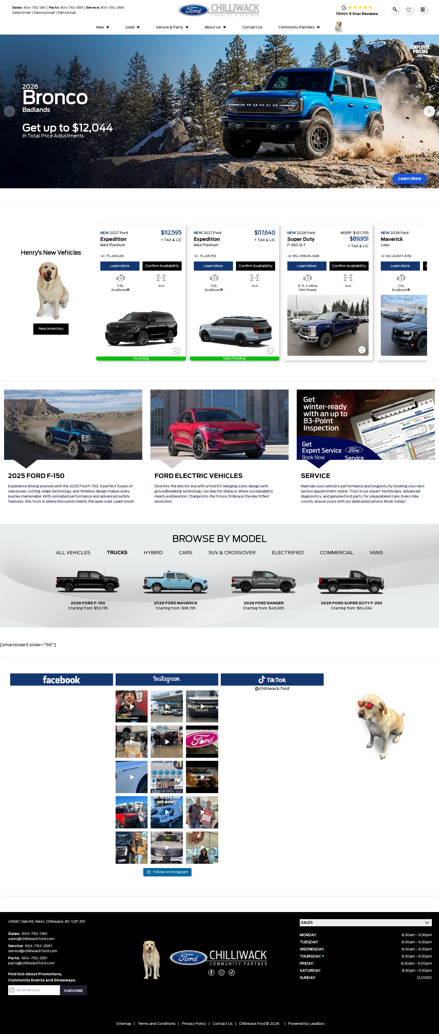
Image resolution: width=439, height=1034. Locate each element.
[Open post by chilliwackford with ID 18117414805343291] (132, 847)
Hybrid (153, 553)
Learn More (409, 179)
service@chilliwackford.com (32, 951)
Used (130, 27)
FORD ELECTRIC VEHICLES (198, 476)
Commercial (336, 553)
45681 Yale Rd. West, (27, 921)
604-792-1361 (35, 7)
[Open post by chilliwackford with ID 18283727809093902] (167, 777)
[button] (194, 182)
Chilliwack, (55, 921)
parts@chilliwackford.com (31, 963)
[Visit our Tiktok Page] (230, 972)
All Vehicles (73, 553)
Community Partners (296, 27)
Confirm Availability (162, 266)
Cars (185, 553)
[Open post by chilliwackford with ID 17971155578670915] (202, 847)
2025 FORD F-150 (36, 476)
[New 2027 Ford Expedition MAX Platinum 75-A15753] (234, 325)
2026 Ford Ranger (264, 603)
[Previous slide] (9, 111)
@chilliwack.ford (272, 689)
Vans (376, 553)
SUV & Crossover (232, 553)
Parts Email (67, 12)
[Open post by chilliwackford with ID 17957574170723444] (202, 812)
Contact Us (252, 27)
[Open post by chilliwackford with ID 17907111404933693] (202, 706)
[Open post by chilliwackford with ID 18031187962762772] (132, 742)
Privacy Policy (194, 1024)
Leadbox (317, 1024)
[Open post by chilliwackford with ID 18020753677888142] (202, 777)
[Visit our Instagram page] (219, 972)
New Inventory (51, 329)
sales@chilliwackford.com (31, 939)
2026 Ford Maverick (176, 603)
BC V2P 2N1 (75, 921)
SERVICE (315, 476)
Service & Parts (169, 27)
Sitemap (123, 1024)
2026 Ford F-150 (88, 603)
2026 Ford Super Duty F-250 (351, 603)
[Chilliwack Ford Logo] (219, 10)
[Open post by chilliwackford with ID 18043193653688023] (132, 706)
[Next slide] (429, 111)
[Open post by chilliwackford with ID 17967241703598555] (167, 706)
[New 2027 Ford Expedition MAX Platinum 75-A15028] (141, 325)
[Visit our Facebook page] (209, 972)
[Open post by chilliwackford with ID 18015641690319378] (202, 742)
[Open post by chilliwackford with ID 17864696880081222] (167, 847)
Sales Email (21, 12)
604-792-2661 (112, 7)
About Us (213, 27)
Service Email (44, 12)
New (100, 27)
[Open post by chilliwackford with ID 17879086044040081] (132, 777)
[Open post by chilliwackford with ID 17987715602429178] (167, 812)
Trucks (117, 553)
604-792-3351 (71, 7)
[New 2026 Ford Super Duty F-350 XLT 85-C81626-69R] (328, 325)
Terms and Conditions (157, 1024)
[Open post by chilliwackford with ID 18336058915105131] (132, 812)
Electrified (288, 553)
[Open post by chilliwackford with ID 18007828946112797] (167, 742)
